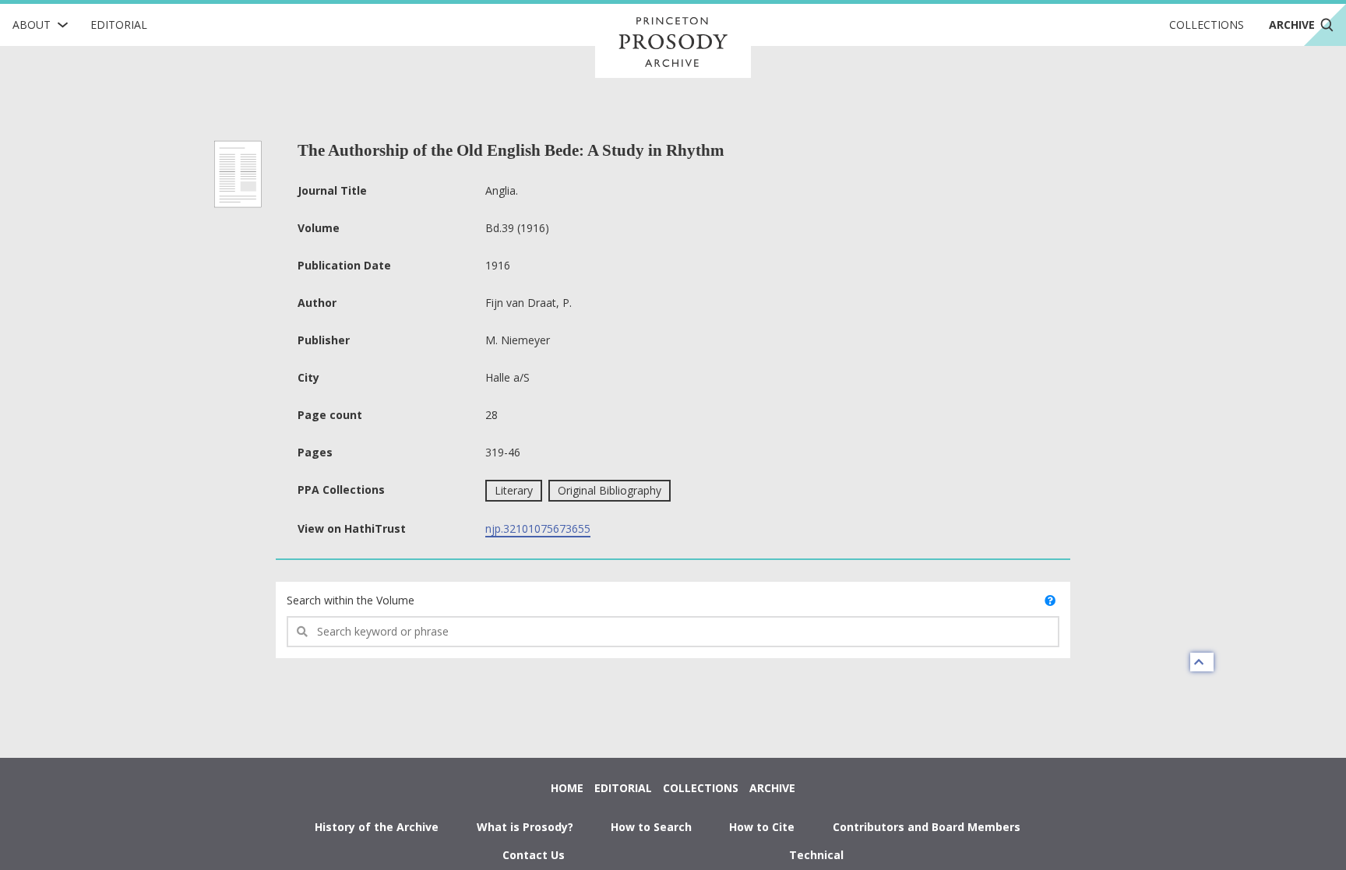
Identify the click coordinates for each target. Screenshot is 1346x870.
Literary (514, 490)
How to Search (651, 826)
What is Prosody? (525, 826)
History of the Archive (377, 826)
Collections (1206, 24)
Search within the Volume (350, 600)
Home (567, 787)
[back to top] (1202, 662)
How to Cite (762, 826)
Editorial (118, 24)
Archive (772, 787)
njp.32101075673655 (537, 528)
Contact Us (533, 854)
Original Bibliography (609, 490)
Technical (816, 854)
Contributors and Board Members (926, 826)
